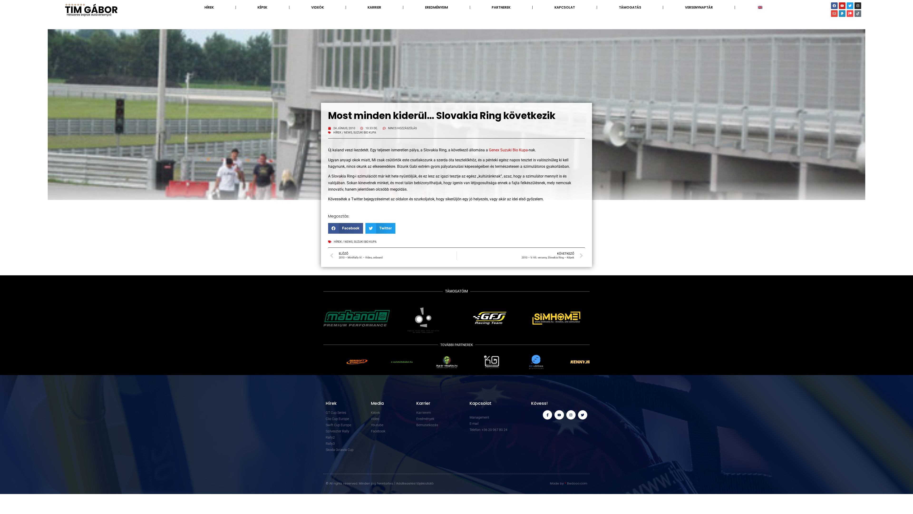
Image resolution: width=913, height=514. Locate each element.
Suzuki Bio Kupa (364, 132)
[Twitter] (850, 5)
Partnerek (501, 7)
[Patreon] (850, 13)
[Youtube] (842, 5)
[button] (345, 228)
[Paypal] (842, 13)
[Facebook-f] (547, 415)
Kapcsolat (564, 7)
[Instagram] (858, 5)
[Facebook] (834, 5)
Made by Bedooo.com (568, 483)
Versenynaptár (699, 7)
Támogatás (630, 7)
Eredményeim (436, 7)
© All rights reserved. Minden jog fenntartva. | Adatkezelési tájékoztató (380, 483)
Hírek (209, 7)
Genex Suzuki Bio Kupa (508, 150)
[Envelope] (834, 13)
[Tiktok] (858, 13)
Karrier (374, 7)
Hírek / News (342, 132)
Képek (262, 7)
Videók (317, 7)
